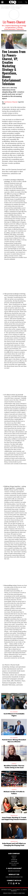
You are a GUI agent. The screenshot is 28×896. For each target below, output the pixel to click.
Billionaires (14, 712)
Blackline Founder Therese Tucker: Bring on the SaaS (14, 766)
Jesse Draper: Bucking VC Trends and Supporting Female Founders (14, 818)
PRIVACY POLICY (7, 893)
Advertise (14, 859)
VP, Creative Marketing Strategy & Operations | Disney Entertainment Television (14, 27)
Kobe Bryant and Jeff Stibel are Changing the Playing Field (14, 844)
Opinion (14, 789)
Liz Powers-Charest (14, 21)
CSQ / (2, 7)
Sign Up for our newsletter (14, 877)
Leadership (7, 7)
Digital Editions (14, 863)
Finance (14, 763)
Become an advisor (14, 871)
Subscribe (14, 861)
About (14, 858)
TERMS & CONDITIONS (19, 893)
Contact (14, 856)
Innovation (14, 815)
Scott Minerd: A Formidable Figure (14, 715)
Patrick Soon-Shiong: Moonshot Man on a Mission (14, 741)
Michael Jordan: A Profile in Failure (14, 792)
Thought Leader (15, 8)
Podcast (14, 865)
